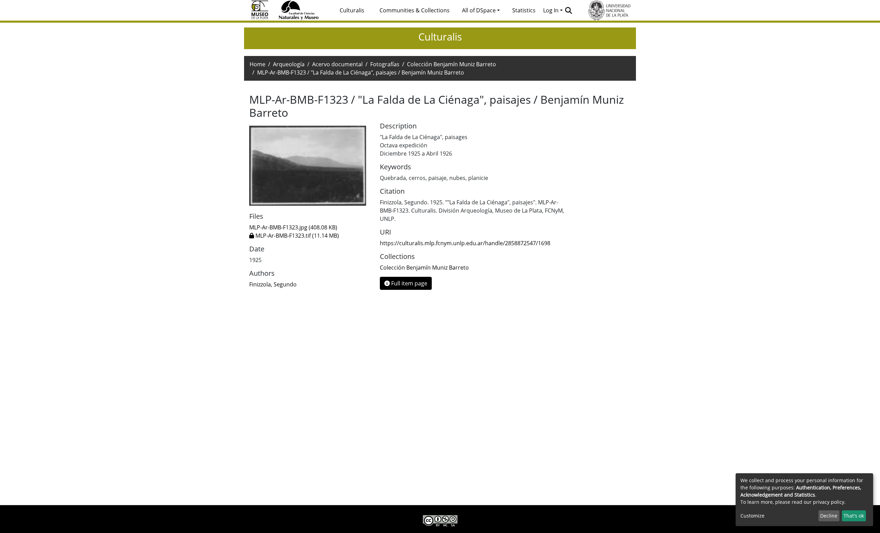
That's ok (854, 515)
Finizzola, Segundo (273, 284)
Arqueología (289, 64)
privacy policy (828, 502)
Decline (828, 515)
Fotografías (384, 64)
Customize (752, 515)
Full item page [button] (408, 283)
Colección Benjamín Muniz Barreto (451, 64)
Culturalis (352, 10)
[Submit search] (568, 10)
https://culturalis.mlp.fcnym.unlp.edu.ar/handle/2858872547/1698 (465, 243)
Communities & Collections (415, 10)
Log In (551, 10)
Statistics (524, 10)
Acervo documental (337, 64)
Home (257, 64)
